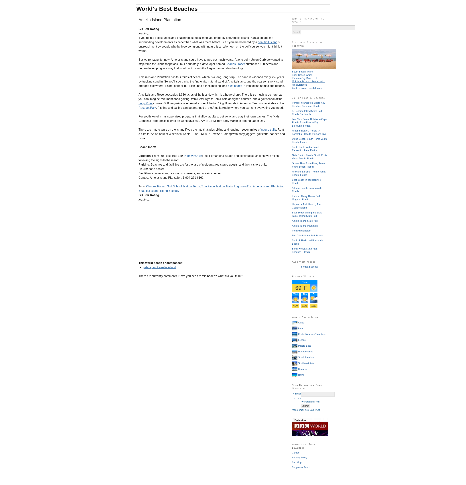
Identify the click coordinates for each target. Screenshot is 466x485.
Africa (300, 322)
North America (305, 351)
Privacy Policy (299, 457)
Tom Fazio (208, 186)
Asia (300, 328)
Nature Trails (224, 186)
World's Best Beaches (167, 8)
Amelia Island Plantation (268, 186)
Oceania (302, 369)
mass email (298, 410)
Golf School (174, 186)
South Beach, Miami (302, 71)
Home (300, 375)
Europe (301, 340)
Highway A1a (243, 186)
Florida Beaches (309, 266)
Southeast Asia (305, 363)
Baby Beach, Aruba (302, 75)
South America (305, 357)
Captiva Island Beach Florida (307, 88)
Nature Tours (191, 186)
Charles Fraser (235, 64)
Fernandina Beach (301, 230)
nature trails (268, 129)
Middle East (304, 345)
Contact (296, 452)
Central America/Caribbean (311, 334)
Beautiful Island (149, 190)
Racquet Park (147, 107)
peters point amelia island (159, 267)
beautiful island (267, 42)
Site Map (296, 462)
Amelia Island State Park (305, 220)
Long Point (146, 103)
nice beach (235, 85)
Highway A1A (193, 155)
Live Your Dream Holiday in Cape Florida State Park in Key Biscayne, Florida (309, 122)
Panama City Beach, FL (304, 78)
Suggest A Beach (301, 467)
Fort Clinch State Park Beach (307, 235)
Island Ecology (169, 190)
